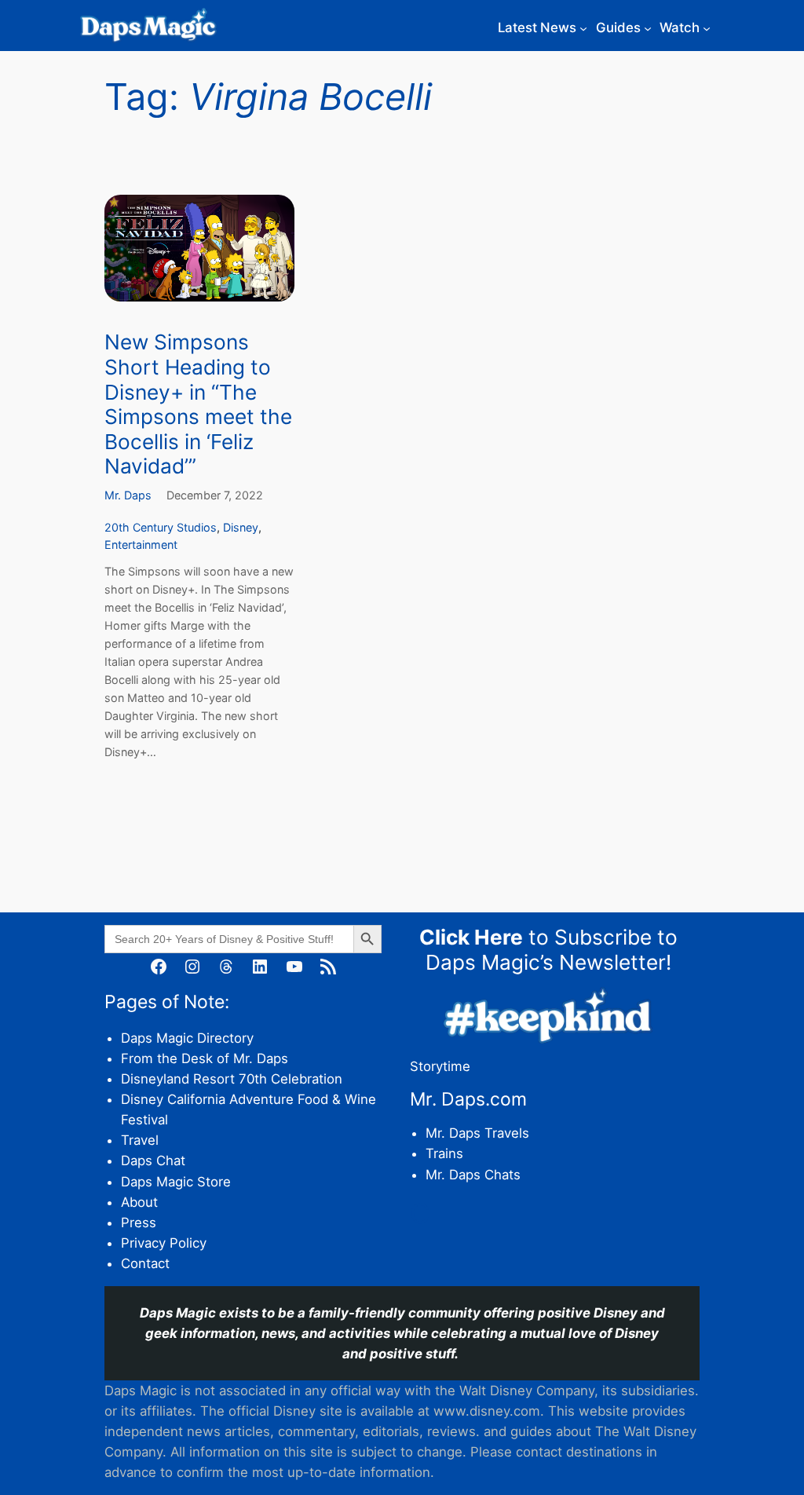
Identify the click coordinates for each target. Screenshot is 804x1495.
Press (138, 1222)
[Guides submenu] (648, 27)
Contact (145, 1263)
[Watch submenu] (707, 27)
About (139, 1202)
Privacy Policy (163, 1243)
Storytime (440, 1066)
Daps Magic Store (176, 1182)
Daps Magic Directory (187, 1038)
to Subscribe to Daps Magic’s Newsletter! (548, 949)
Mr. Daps (128, 495)
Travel (140, 1140)
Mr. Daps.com (468, 1099)
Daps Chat (153, 1160)
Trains (444, 1153)
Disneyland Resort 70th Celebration (231, 1079)
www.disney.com (486, 1411)
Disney (240, 527)
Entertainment (140, 544)
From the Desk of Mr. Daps (204, 1058)
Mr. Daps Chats (473, 1174)
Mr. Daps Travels (477, 1133)
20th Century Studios (160, 527)
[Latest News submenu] (583, 27)
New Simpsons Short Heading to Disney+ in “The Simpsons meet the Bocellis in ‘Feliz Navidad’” (198, 404)
